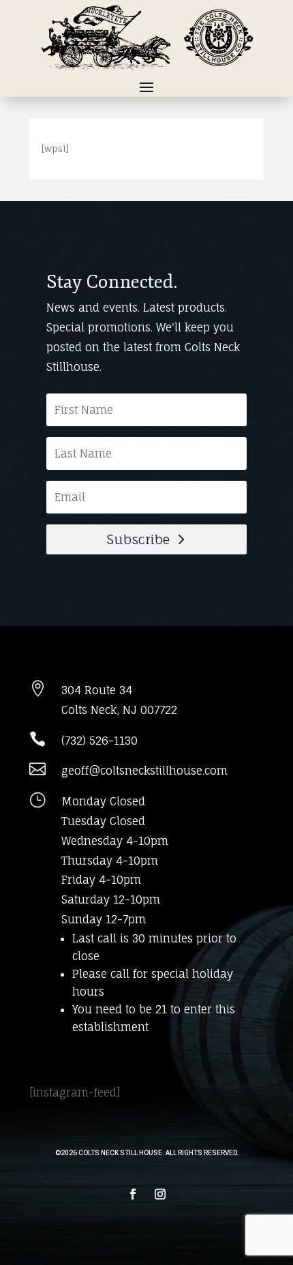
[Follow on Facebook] (133, 1194)
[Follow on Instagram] (160, 1194)
